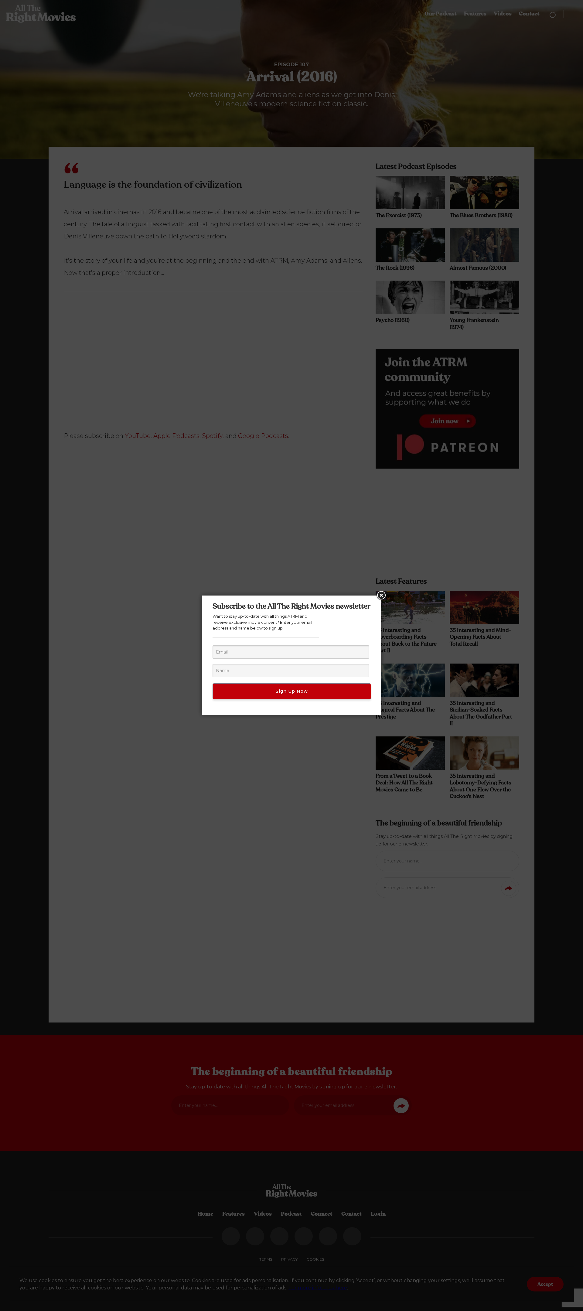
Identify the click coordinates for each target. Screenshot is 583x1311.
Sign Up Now (292, 691)
